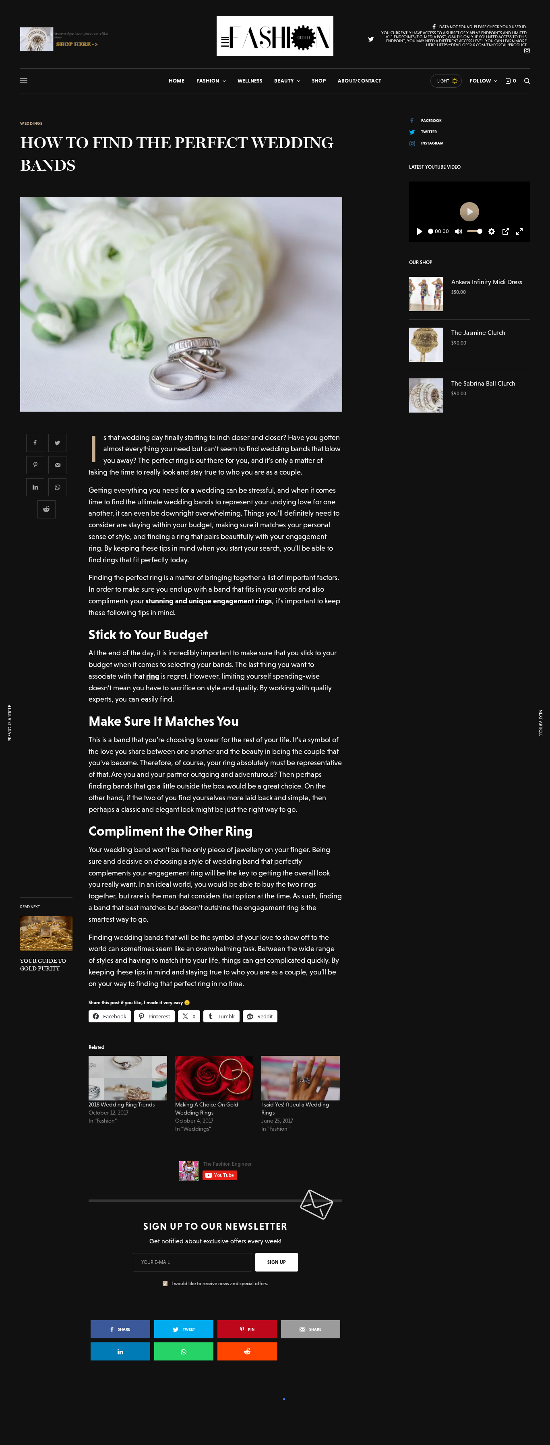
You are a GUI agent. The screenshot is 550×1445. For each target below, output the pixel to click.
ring (152, 676)
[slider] (430, 231)
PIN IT (132, 1078)
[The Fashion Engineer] (275, 36)
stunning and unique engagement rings (209, 601)
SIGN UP (276, 1262)
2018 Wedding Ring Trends (122, 1104)
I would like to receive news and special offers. (220, 1283)
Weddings (31, 124)
